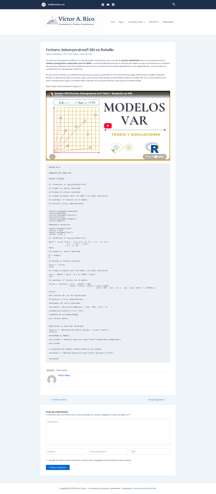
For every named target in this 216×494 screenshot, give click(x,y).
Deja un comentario (54, 54)
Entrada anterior (58, 400)
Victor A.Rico (64, 375)
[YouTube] (108, 5)
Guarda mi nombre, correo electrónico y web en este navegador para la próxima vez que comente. (90, 460)
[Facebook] (113, 5)
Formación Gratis (135, 22)
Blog (121, 22)
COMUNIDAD (168, 22)
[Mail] (44, 5)
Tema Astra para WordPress (144, 488)
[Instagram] (103, 5)
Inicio (113, 22)
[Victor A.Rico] (51, 379)
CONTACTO (154, 22)
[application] (124, 22)
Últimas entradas (61, 370)
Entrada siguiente (157, 400)
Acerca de (50, 370)
